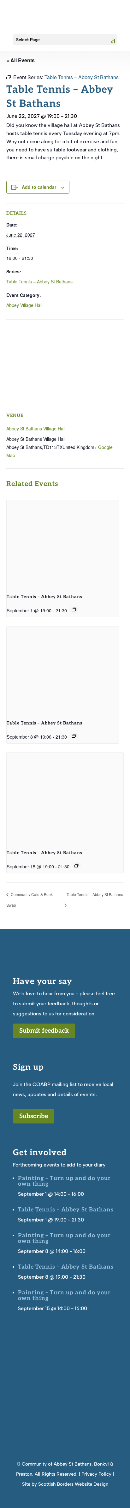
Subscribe (33, 1116)
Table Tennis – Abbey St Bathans (39, 281)
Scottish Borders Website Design (73, 1484)
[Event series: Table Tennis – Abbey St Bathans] (74, 609)
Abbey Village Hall (24, 305)
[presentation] (63, 542)
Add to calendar (39, 187)
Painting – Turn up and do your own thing (64, 1181)
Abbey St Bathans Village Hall (35, 428)
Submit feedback (44, 1031)
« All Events (20, 60)
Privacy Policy (96, 1474)
